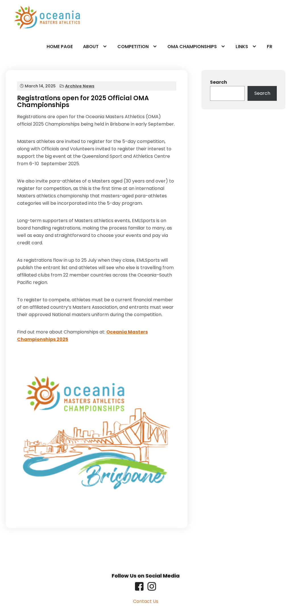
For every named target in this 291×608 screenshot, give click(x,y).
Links (242, 46)
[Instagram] (151, 586)
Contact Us (145, 601)
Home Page (60, 46)
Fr (269, 46)
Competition (133, 46)
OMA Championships (192, 46)
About (91, 46)
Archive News (79, 86)
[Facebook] (139, 586)
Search (218, 82)
